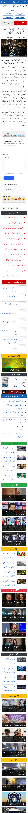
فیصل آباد (13, 379)
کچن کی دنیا (15, 348)
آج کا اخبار (12, 6)
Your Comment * (7, 160)
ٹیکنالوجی (12, 654)
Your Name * (6, 148)
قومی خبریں (12, 443)
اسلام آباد (22, 383)
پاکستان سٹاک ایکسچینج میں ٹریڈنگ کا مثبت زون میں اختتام (9, 576)
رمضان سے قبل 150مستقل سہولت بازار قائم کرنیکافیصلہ (13, 428)
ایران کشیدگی (8, 13)
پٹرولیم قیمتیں (8, 17)
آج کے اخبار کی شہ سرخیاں (12, 396)
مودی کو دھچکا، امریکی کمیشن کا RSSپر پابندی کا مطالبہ (12, 401)
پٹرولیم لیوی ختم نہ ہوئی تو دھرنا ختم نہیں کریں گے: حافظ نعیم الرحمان (9, 479)
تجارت (12, 549)
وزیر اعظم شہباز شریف (19, 13)
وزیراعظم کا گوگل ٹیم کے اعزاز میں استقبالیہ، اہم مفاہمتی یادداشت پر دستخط (9, 663)
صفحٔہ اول (25, 6)
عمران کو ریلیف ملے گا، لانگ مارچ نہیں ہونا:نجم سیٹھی (13, 413)
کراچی (23, 386)
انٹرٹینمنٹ (12, 590)
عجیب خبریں (12, 696)
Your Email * (6, 154)
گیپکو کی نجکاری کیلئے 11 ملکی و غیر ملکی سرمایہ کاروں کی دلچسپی (9, 567)
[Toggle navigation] (25, 2)
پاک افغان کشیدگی (20, 17)
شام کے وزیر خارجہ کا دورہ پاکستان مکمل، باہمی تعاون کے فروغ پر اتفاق (9, 461)
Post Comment (8, 178)
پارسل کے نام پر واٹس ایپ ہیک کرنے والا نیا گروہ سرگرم (9, 672)
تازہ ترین (19, 6)
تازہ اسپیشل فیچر (13, 356)
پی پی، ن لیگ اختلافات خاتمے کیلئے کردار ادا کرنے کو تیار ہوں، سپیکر (13, 435)
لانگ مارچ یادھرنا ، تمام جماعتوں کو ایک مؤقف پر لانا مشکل (13, 421)
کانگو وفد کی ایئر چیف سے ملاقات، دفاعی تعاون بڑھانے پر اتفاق (14, 406)
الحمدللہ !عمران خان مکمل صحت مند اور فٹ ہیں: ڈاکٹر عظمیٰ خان (9, 470)
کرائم (12, 760)
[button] (4, 364)
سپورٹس (12, 485)
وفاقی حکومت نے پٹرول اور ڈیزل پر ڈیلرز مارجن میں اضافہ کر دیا (9, 585)
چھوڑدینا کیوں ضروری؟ (11, 296)
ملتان (14, 386)
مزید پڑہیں (12, 213)
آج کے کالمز (5, 6)
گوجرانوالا (13, 383)
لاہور (24, 379)
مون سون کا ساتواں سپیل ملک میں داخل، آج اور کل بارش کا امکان (9, 452)
